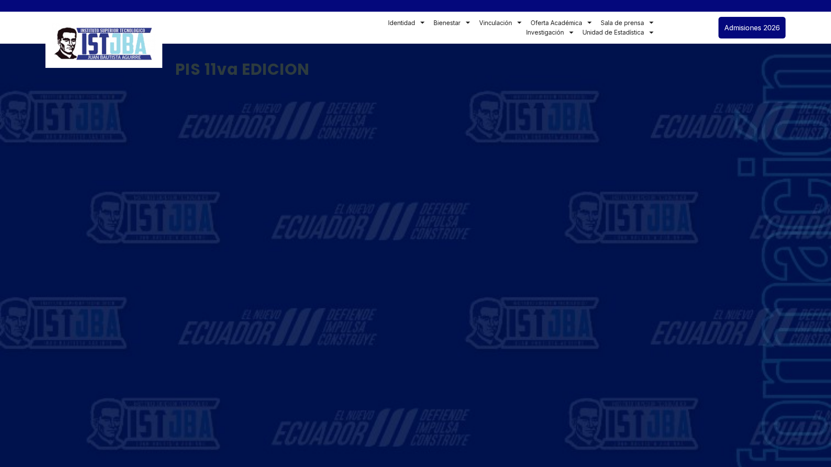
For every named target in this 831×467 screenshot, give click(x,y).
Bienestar (447, 22)
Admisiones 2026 (752, 27)
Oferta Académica (556, 22)
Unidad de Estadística (613, 32)
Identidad (401, 22)
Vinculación (495, 22)
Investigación (545, 32)
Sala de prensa (622, 22)
